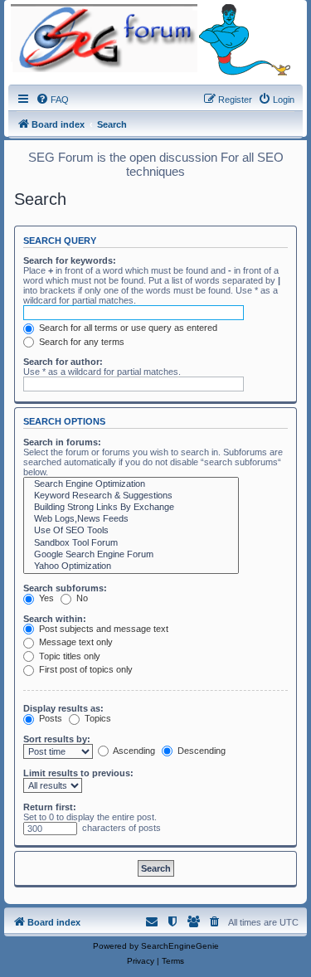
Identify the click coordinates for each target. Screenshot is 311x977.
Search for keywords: (69, 260)
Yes (45, 598)
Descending (200, 751)
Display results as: (63, 708)
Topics (96, 718)
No (81, 598)
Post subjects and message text (102, 629)
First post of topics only (84, 669)
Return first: (49, 807)
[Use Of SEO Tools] (131, 531)
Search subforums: (65, 588)
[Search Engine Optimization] (131, 484)
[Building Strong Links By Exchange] (131, 507)
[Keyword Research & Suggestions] (131, 496)
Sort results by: (56, 739)
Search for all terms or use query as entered (126, 328)
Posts (49, 718)
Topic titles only (68, 656)
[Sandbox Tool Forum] (131, 543)
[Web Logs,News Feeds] (131, 519)
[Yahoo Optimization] (131, 566)
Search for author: (63, 362)
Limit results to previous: (78, 773)
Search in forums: (62, 442)
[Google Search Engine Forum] (131, 555)
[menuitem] (52, 99)
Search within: (54, 619)
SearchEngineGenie (180, 945)
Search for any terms (80, 342)
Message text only (74, 642)
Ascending (133, 751)
